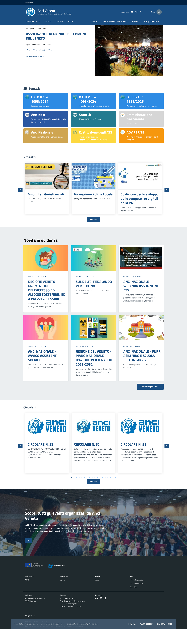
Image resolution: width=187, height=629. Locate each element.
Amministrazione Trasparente (114, 21)
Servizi (70, 21)
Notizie (48, 21)
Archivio (135, 21)
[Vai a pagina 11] (97, 477)
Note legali (133, 586)
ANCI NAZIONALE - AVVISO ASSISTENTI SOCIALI (43, 356)
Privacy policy (94, 624)
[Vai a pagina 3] (76, 477)
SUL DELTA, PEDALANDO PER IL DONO (94, 284)
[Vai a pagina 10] (94, 477)
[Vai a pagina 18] (115, 477)
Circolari (59, 21)
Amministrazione (33, 21)
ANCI (27, 580)
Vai (28, 540)
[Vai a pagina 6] (84, 477)
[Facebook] (140, 11)
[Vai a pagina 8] (89, 477)
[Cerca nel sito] (159, 12)
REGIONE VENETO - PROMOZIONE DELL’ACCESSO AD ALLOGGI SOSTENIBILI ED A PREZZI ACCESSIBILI (46, 290)
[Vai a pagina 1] (71, 477)
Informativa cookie (136, 583)
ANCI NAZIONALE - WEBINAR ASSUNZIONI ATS (140, 286)
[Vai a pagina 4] (79, 477)
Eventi (94, 21)
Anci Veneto (29, 2)
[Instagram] (135, 11)
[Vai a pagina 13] (102, 477)
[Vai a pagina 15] (107, 477)
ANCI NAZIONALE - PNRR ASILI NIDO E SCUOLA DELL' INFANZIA (142, 356)
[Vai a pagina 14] (105, 477)
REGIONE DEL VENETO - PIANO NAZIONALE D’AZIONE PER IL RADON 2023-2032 (94, 358)
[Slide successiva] (166, 190)
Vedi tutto (93, 219)
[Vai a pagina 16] (110, 477)
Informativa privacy (136, 580)
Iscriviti (62, 580)
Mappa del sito (30, 616)
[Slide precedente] (20, 190)
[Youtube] (131, 11)
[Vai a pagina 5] (81, 477)
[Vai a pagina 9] (92, 477)
